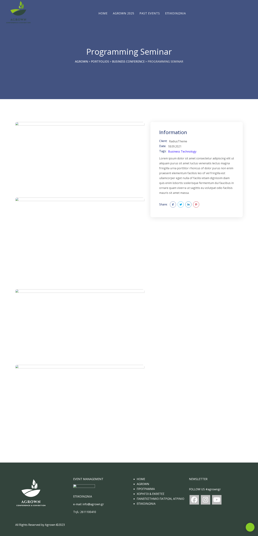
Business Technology (182, 151)
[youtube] (216, 500)
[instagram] (205, 500)
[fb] (194, 500)
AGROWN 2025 (123, 13)
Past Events (150, 13)
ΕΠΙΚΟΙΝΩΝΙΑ (175, 13)
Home (103, 13)
